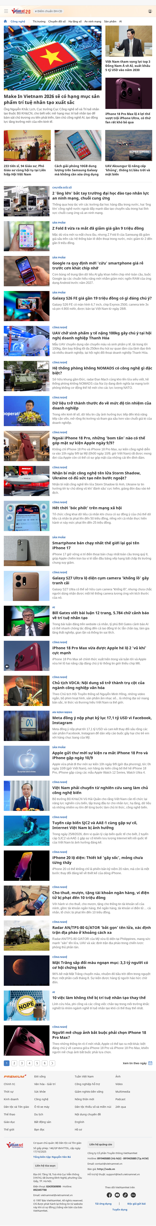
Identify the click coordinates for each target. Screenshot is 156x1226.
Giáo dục (9, 1122)
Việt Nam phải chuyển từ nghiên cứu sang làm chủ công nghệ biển (100, 790)
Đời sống (40, 1076)
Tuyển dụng (119, 1209)
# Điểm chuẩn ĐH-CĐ (48, 11)
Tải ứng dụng (103, 1203)
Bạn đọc (39, 1129)
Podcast (120, 1099)
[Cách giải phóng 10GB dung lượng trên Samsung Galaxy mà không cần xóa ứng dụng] (78, 145)
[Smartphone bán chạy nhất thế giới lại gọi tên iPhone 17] (26, 551)
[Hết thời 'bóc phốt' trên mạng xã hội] (26, 516)
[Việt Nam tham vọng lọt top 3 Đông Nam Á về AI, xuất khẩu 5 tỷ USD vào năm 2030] (128, 41)
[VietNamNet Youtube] (117, 1196)
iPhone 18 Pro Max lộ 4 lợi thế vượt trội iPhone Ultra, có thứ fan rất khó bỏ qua (128, 118)
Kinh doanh (11, 1099)
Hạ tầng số (75, 21)
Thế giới (9, 1129)
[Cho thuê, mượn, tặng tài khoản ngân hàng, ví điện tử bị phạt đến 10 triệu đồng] (26, 901)
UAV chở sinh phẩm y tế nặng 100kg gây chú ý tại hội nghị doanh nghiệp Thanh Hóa (101, 335)
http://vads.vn (106, 1169)
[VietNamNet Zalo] (133, 1196)
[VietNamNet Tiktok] (125, 1196)
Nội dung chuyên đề (88, 1114)
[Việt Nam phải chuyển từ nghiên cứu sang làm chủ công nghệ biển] (26, 796)
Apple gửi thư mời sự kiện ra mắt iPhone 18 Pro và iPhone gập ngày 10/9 (100, 755)
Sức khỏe (40, 1091)
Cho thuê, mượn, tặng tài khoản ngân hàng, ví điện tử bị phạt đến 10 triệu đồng (100, 895)
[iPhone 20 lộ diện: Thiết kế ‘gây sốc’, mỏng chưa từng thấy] (26, 865)
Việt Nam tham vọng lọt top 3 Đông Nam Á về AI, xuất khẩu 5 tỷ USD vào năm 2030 (127, 65)
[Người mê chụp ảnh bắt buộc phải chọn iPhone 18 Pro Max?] (26, 1040)
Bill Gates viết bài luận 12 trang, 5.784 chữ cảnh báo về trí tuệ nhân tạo (100, 615)
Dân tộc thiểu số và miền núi (93, 1107)
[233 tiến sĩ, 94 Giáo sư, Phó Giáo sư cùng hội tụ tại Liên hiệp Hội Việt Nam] (27, 145)
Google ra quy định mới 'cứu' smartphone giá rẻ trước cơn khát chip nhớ (97, 266)
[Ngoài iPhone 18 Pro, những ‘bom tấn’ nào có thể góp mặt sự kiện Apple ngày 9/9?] (26, 446)
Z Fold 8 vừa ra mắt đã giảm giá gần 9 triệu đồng (98, 228)
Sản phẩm (110, 21)
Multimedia (122, 1091)
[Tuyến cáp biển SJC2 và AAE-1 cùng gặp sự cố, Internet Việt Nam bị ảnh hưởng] (26, 831)
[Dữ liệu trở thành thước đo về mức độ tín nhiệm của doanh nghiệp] (26, 411)
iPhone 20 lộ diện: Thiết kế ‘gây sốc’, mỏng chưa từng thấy (97, 860)
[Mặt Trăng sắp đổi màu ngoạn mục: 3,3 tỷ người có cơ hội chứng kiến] (26, 970)
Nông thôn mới (84, 1099)
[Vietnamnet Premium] (15, 1078)
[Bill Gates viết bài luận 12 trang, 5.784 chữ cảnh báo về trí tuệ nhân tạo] (26, 621)
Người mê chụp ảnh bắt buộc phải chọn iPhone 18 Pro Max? (99, 1035)
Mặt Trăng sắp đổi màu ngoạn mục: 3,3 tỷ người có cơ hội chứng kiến (100, 965)
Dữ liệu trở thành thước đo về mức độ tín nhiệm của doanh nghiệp (101, 406)
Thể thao (9, 1114)
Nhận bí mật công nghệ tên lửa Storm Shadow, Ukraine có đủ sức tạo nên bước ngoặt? (96, 475)
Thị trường (39, 21)
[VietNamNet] (5, 21)
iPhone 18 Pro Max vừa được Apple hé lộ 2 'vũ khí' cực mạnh (99, 650)
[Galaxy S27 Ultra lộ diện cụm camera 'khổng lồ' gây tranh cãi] (26, 586)
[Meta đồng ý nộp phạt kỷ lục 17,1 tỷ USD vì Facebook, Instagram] (26, 726)
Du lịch (38, 1114)
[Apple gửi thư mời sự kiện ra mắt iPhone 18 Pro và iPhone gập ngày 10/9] (26, 761)
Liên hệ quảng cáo (100, 1144)
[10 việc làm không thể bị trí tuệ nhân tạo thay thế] (26, 1006)
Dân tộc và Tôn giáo (16, 1107)
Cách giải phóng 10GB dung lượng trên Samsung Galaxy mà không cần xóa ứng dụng (77, 170)
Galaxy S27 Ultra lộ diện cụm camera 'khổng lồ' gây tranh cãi (100, 580)
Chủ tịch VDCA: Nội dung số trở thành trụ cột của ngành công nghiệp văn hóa (98, 685)
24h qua (120, 1107)
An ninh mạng (92, 21)
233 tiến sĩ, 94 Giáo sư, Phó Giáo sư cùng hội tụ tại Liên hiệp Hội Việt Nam (25, 170)
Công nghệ (18, 21)
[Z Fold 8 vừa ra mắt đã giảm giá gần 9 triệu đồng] (26, 236)
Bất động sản (42, 1122)
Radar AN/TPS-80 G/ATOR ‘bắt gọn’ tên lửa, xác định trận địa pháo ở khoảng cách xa (101, 930)
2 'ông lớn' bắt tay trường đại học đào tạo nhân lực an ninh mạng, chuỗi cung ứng (100, 196)
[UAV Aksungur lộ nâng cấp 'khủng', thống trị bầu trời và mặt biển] (128, 145)
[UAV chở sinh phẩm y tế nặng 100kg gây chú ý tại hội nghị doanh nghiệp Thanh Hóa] (26, 341)
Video (119, 1084)
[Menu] (6, 11)
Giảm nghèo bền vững (89, 1091)
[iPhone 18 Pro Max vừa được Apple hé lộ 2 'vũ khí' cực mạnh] (26, 656)
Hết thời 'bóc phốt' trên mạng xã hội (87, 507)
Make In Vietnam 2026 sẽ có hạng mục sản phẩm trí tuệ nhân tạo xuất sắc (52, 99)
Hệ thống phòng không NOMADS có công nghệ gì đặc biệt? (102, 370)
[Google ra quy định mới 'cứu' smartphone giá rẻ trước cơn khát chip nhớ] (26, 271)
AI (120, 21)
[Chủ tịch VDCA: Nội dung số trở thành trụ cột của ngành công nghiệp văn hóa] (26, 691)
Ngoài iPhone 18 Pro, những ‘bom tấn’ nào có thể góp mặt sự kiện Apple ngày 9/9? (98, 440)
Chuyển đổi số (57, 21)
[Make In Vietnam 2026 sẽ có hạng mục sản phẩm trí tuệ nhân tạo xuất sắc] (53, 58)
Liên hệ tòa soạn (45, 1165)
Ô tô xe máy (41, 1107)
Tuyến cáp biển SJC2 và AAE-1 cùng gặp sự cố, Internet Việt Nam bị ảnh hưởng (94, 825)
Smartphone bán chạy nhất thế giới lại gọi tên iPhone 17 (95, 545)
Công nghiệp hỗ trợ (87, 1084)
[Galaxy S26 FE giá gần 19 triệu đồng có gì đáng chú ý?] (26, 306)
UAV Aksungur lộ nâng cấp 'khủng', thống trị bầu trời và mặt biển (127, 170)
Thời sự (8, 1091)
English (79, 1122)
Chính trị (9, 1084)
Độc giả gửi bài (136, 1203)
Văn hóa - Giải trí (45, 1084)
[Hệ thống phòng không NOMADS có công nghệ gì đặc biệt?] (26, 376)
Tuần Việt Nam (84, 1076)
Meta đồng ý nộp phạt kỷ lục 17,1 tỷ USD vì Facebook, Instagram (102, 720)
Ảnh (118, 1076)
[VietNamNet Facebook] (109, 1196)
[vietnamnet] (20, 12)
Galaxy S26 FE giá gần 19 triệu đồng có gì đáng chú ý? (102, 298)
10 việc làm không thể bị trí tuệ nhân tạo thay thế (99, 997)
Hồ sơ (78, 1129)
